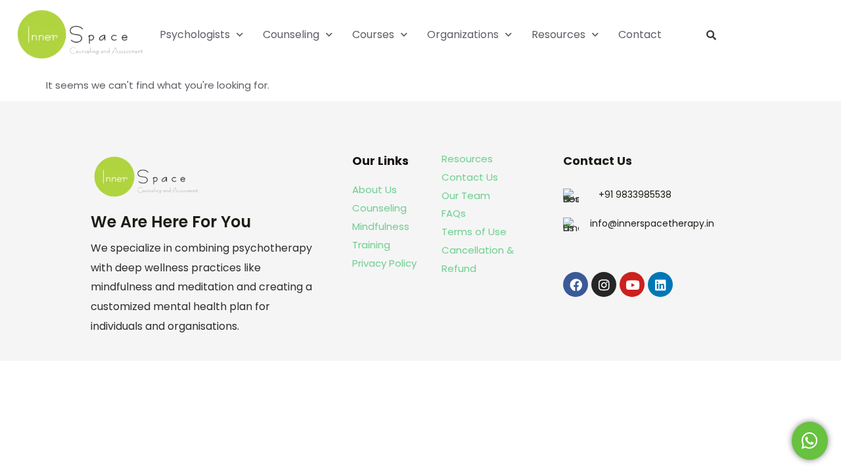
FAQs (454, 213)
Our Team (466, 195)
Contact (640, 34)
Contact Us (470, 177)
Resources (558, 34)
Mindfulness (380, 226)
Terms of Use (474, 231)
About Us (374, 189)
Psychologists (195, 34)
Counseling (291, 34)
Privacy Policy (384, 263)
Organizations (463, 34)
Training (372, 245)
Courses (373, 34)
